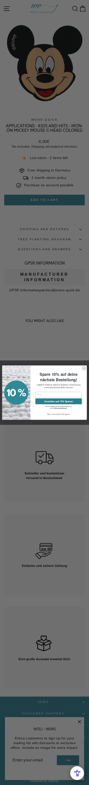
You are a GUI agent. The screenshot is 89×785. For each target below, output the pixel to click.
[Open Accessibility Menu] (77, 773)
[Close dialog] (84, 368)
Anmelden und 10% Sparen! (58, 401)
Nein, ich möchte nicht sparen (58, 414)
